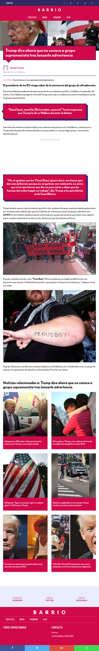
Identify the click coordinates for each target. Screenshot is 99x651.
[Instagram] (85, 3)
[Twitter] (70, 3)
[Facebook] (64, 3)
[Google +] (78, 3)
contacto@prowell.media (62, 636)
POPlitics (9, 80)
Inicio (4, 80)
